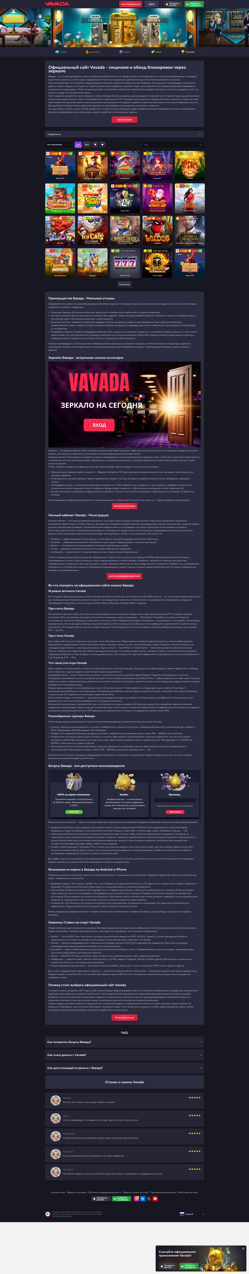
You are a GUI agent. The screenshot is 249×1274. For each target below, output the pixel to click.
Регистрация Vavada (124, 1017)
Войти (151, 4)
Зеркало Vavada (124, 119)
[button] (3, 28)
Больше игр (124, 284)
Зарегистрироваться (130, 4)
